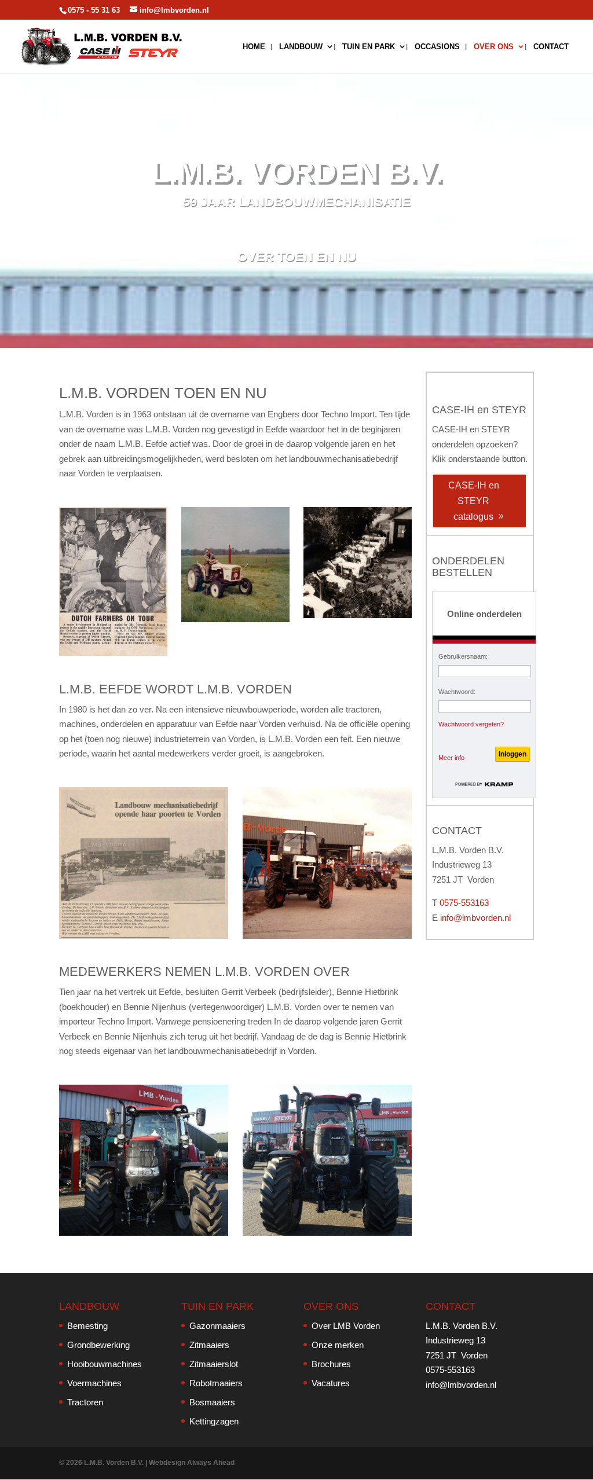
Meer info (451, 757)
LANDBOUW (301, 47)
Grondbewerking (98, 1345)
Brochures (331, 1364)
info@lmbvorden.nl (475, 918)
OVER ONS (494, 47)
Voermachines (94, 1383)
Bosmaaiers (212, 1402)
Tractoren (85, 1402)
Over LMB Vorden (346, 1326)
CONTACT (551, 47)
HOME (254, 47)
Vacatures (331, 1383)
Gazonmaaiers (217, 1326)
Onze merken (338, 1345)
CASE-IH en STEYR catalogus (473, 501)
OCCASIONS (437, 47)
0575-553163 (464, 903)
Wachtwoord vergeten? (471, 724)
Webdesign (167, 1463)
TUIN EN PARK (368, 47)
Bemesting (87, 1326)
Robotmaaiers (216, 1383)
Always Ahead (211, 1463)
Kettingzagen (214, 1421)
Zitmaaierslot (213, 1364)
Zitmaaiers (209, 1345)
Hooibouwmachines (104, 1364)
